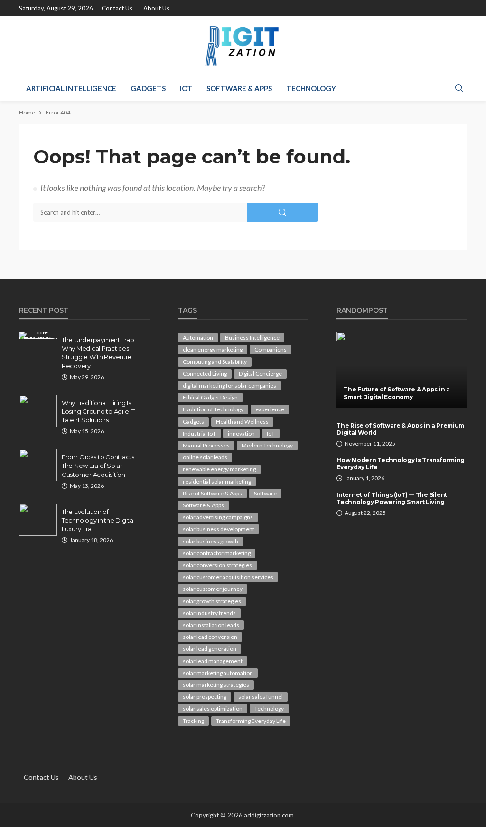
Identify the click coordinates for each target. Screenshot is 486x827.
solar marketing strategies (216, 684)
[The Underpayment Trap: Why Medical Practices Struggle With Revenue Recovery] (38, 335)
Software (265, 493)
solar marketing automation (218, 672)
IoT (186, 88)
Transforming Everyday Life (251, 720)
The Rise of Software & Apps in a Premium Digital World (400, 429)
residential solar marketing (217, 481)
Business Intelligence (252, 337)
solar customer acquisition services (228, 576)
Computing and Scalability (215, 361)
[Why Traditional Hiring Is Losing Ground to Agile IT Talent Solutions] (38, 411)
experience (269, 409)
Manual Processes (206, 445)
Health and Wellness (242, 421)
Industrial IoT (199, 433)
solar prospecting (204, 696)
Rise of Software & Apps (212, 493)
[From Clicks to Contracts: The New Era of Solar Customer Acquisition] (38, 465)
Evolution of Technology (213, 409)
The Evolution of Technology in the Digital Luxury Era (98, 520)
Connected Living (205, 373)
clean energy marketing (213, 349)
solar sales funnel (260, 696)
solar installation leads (211, 624)
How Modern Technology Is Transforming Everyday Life (400, 463)
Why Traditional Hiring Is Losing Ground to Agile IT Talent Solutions (98, 411)
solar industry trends (209, 613)
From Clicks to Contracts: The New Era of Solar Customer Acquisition (99, 465)
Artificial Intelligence (71, 88)
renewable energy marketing (219, 469)
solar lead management (213, 661)
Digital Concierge (260, 373)
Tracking (193, 720)
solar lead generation (209, 648)
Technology (311, 88)
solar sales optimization (213, 708)
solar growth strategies (212, 601)
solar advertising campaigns (218, 517)
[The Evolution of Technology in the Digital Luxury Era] (38, 520)
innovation (241, 433)
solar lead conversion (210, 636)
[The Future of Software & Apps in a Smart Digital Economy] (401, 370)
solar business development (218, 528)
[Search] (459, 88)
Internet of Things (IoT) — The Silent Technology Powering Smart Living (391, 498)
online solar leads (205, 457)
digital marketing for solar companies (229, 385)
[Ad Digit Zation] (242, 46)
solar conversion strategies (217, 565)
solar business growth (210, 541)
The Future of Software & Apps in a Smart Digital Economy (396, 393)
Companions (270, 349)
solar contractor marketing (217, 553)
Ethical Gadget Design (210, 397)
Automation (198, 337)
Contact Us (117, 8)
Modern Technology (267, 445)
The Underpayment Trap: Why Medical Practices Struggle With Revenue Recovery (98, 353)
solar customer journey (213, 588)
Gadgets (148, 88)
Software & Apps (239, 88)
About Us (156, 8)
